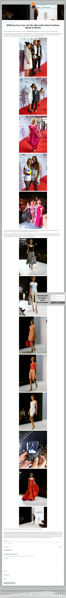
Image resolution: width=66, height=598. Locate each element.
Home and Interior (46, 7)
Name (5, 571)
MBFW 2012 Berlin (22, 541)
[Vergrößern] (45, 38)
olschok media (8, 593)
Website (5, 578)
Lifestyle (38, 7)
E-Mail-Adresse (7, 574)
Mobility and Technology (29, 7)
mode (47, 541)
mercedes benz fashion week (34, 541)
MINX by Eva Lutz (43, 541)
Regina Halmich (51, 541)
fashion (12, 541)
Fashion (17, 7)
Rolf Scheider (57, 541)
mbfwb (27, 541)
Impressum (28, 594)
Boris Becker (8, 541)
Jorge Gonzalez (16, 541)
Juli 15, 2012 (12, 22)
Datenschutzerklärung (36, 594)
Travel (21, 7)
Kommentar (6, 558)
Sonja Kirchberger (9, 543)
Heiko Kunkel (7, 22)
